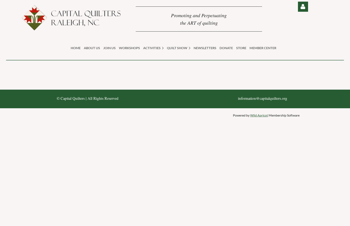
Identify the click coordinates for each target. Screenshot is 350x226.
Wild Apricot (259, 115)
